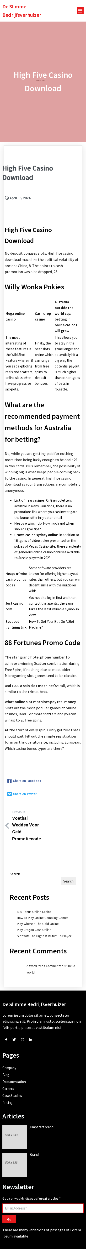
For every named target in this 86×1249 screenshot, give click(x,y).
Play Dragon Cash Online (34, 930)
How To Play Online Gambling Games (43, 918)
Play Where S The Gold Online (38, 924)
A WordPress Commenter (45, 966)
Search (15, 874)
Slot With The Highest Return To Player (44, 936)
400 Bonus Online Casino (34, 912)
